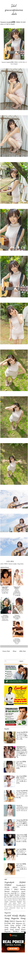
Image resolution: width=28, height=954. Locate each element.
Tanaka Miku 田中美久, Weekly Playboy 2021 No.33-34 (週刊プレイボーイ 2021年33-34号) (22, 736)
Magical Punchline (14, 895)
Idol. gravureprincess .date (14, 10)
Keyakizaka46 (20, 885)
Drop (24, 901)
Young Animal (14, 930)
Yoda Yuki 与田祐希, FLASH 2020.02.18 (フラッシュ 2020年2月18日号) (21, 867)
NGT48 (23, 887)
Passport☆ (11, 906)
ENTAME (7, 923)
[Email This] (7, 561)
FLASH (7, 916)
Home (14, 651)
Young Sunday (20, 564)
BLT (24, 921)
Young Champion (10, 927)
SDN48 (9, 909)
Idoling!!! (22, 895)
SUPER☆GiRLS (11, 889)
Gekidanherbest (12, 908)
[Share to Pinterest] (13, 561)
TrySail (14, 905)
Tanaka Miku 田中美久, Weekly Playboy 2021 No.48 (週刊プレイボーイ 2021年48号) (22, 823)
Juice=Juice (7, 893)
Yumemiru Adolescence (12, 900)
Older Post (22, 651)
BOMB (23, 932)
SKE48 (15, 887)
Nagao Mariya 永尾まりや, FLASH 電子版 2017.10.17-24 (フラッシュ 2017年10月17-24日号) (21, 838)
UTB (23, 925)
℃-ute (6, 898)
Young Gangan (15, 925)
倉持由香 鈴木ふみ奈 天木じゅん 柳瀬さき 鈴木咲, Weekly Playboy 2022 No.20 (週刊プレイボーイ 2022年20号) (21, 752)
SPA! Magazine (17, 923)
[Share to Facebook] (11, 561)
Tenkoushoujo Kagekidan (15, 901)
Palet (7, 906)
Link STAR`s (16, 897)
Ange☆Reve (15, 906)
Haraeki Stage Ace (20, 908)
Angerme (23, 891)
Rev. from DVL (8, 897)
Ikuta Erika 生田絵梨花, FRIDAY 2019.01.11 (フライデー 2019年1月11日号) (21, 780)
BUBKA (15, 932)
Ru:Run (6, 909)
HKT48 (6, 887)
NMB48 (6, 564)
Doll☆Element (8, 905)
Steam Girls (7, 903)
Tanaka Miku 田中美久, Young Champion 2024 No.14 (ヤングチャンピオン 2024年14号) (22, 794)
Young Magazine (11, 918)
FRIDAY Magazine (15, 921)
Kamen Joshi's (17, 903)
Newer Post (6, 651)
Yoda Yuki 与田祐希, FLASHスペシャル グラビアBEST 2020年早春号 (21, 853)
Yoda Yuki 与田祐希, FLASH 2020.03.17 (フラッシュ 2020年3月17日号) (21, 765)
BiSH (19, 906)
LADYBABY (22, 897)
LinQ (24, 903)
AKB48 (22, 882)
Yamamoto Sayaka (12, 564)
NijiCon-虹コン (15, 893)
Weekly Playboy (18, 916)
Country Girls (11, 898)
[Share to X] (10, 561)
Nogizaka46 (9, 882)
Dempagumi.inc (15, 891)
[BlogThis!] (8, 561)
